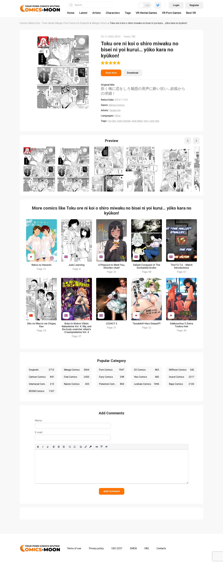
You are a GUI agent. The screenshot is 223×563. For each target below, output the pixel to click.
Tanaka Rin (115, 110)
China (117, 115)
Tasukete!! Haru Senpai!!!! (146, 323)
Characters (113, 12)
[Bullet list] (70, 447)
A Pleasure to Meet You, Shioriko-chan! (111, 266)
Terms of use (74, 548)
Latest (83, 12)
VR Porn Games (171, 12)
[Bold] (38, 447)
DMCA (133, 548)
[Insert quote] (97, 447)
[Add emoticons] (81, 447)
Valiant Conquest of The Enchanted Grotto (146, 266)
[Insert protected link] (90, 447)
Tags (128, 12)
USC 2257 (117, 548)
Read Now (111, 72)
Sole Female (124, 121)
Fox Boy (112, 121)
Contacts (161, 548)
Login (176, 5)
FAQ (146, 548)
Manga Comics (117, 105)
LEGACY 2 (111, 323)
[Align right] (63, 447)
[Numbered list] (75, 447)
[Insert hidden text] (106, 447)
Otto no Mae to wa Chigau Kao (41, 325)
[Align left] (54, 447)
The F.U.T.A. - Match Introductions (182, 266)
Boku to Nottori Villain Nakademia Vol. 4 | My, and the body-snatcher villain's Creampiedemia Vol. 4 (76, 328)
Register (194, 5)
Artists (96, 12)
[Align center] (59, 447)
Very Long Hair (151, 121)
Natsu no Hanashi (41, 264)
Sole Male (137, 121)
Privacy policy (96, 548)
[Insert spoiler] (102, 447)
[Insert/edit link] (86, 447)
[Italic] (43, 447)
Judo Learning (76, 264)
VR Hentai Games (146, 12)
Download (132, 72)
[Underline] (48, 447)
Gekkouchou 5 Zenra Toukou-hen (181, 325)
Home (70, 12)
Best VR (191, 12)
